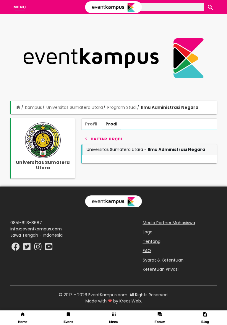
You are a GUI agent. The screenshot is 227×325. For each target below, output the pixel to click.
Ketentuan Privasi (161, 269)
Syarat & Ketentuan (163, 260)
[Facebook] (16, 248)
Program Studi (122, 107)
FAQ (147, 251)
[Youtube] (49, 248)
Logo (148, 232)
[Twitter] (27, 248)
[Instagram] (38, 248)
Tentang (151, 241)
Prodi (111, 124)
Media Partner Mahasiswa (169, 223)
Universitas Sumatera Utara (74, 107)
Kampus (33, 107)
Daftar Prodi (103, 138)
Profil (91, 124)
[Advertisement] (113, 58)
